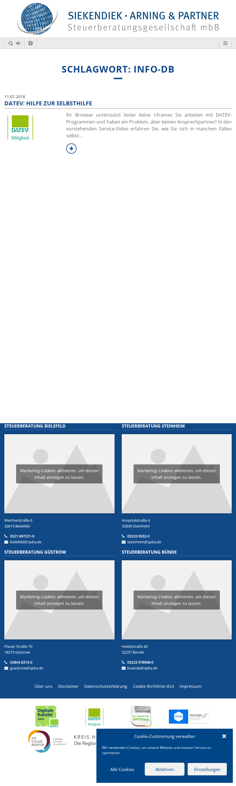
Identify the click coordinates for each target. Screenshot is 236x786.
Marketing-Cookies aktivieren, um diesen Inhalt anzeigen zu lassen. (59, 474)
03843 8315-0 (21, 662)
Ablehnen (164, 769)
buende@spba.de (142, 668)
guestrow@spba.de (26, 668)
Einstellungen (207, 769)
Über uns (43, 686)
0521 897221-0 (22, 536)
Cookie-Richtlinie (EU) (153, 686)
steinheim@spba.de (144, 541)
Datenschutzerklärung (105, 686)
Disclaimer (68, 686)
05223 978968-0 (140, 662)
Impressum (190, 686)
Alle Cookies (122, 769)
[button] (224, 736)
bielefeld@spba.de (25, 541)
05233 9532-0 (138, 536)
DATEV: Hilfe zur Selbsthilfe (48, 103)
